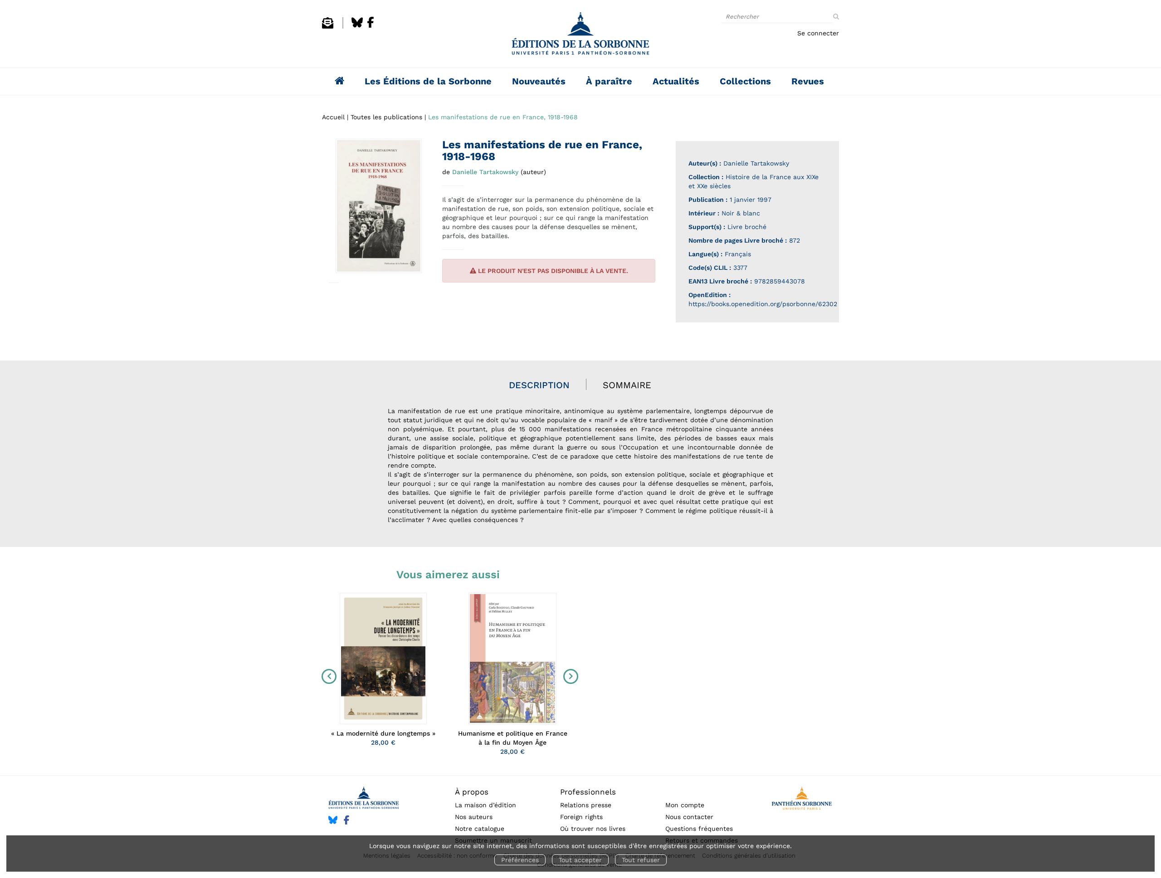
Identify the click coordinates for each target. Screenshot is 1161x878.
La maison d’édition (485, 805)
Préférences (520, 859)
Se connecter (818, 33)
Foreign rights (581, 816)
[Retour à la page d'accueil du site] (580, 36)
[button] (379, 206)
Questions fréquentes (699, 828)
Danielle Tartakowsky (485, 172)
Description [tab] (539, 385)
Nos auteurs (474, 816)
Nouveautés (539, 81)
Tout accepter (580, 859)
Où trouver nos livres (592, 828)
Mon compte (684, 805)
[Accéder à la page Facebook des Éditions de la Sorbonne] (370, 26)
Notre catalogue (479, 828)
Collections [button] (745, 81)
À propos (471, 791)
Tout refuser (641, 859)
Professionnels (588, 791)
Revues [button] (807, 81)
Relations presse (585, 805)
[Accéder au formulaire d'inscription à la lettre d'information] (327, 26)
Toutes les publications (386, 117)
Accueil (333, 117)
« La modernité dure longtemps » (383, 733)
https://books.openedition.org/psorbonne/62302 (762, 303)
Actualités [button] (676, 81)
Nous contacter (689, 816)
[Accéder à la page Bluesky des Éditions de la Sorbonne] (357, 26)
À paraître (609, 81)
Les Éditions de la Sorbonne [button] (428, 81)
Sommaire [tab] (627, 385)
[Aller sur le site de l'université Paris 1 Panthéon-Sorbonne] (801, 800)
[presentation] (327, 676)
